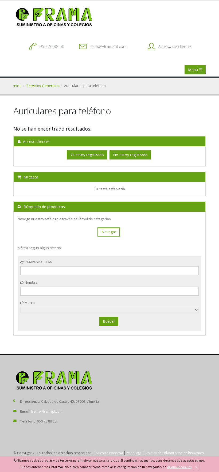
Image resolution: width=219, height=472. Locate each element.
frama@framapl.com (108, 46)
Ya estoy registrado (87, 154)
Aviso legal (134, 453)
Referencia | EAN (38, 262)
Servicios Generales (42, 85)
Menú (193, 69)
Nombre (31, 282)
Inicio (17, 85)
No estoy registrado (130, 154)
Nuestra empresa (109, 453)
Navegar (108, 231)
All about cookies (179, 467)
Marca (29, 302)
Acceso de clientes (175, 46)
